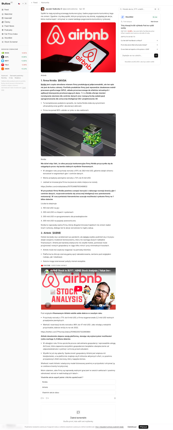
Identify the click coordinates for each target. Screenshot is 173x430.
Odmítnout (132, 427)
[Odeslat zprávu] (156, 56)
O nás (11, 78)
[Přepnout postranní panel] (28, 215)
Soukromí (4, 75)
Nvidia (43, 84)
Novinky (4, 78)
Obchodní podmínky (16, 75)
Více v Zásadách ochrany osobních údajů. (109, 427)
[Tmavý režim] (24, 3)
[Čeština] (19, 3)
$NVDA (62, 80)
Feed (35, 2)
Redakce (18, 78)
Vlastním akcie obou (50, 392)
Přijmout (143, 427)
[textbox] (137, 55)
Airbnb (86, 237)
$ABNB (56, 232)
